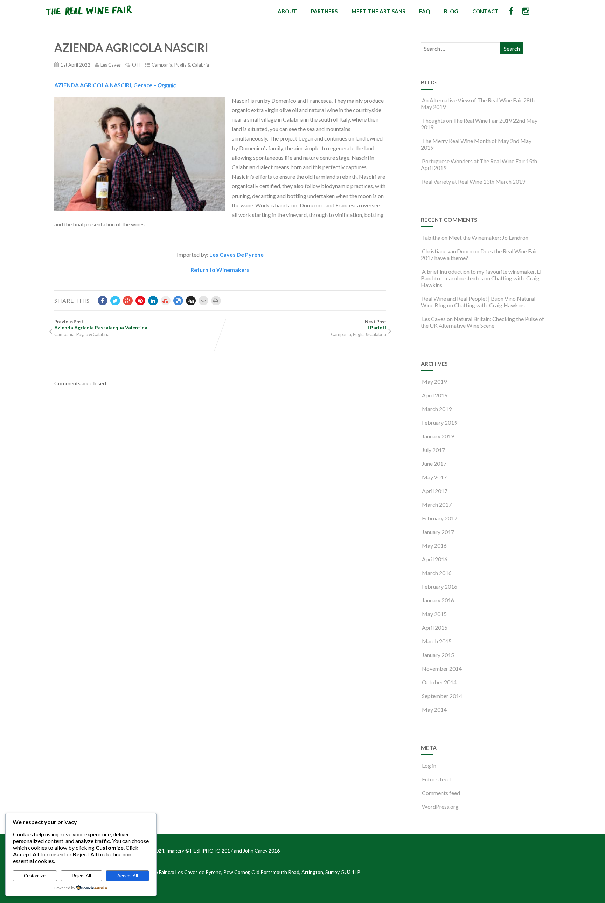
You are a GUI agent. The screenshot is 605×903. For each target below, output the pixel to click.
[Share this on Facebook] (102, 300)
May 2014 (434, 709)
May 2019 (434, 381)
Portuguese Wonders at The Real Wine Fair (473, 161)
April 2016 (434, 559)
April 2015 (434, 627)
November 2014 (442, 668)
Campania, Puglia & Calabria (180, 65)
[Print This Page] (216, 300)
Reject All (81, 875)
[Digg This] (191, 300)
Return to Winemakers (220, 269)
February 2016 (439, 586)
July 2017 (433, 449)
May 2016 (434, 545)
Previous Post (100, 324)
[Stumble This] (166, 300)
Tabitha (431, 237)
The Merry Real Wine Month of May (465, 140)
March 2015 (437, 641)
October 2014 (439, 682)
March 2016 (437, 572)
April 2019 (434, 395)
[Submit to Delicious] (178, 300)
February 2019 (439, 422)
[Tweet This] (115, 300)
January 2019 (438, 436)
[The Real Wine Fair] (89, 18)
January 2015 (438, 654)
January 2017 (438, 531)
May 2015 (434, 613)
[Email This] (203, 300)
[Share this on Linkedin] (153, 300)
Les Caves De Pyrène (236, 254)
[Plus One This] (128, 300)
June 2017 (434, 463)
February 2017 (439, 518)
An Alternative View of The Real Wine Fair (472, 100)
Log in (429, 765)
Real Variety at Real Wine (452, 181)
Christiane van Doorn (447, 251)
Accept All (127, 875)
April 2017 (434, 490)
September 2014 (442, 695)
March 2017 (437, 504)
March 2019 (437, 408)
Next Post (375, 324)
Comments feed (441, 792)
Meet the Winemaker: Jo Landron (488, 237)
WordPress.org (440, 806)
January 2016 (438, 600)
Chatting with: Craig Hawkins (489, 305)
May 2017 (434, 477)
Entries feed (436, 779)
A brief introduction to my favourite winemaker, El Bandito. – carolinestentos (481, 274)
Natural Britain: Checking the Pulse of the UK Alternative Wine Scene (482, 322)
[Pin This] (140, 300)
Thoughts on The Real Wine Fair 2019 (467, 120)
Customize (35, 875)
